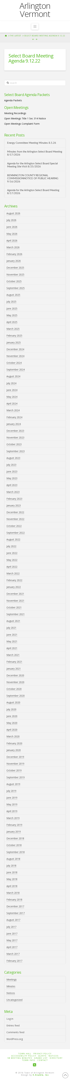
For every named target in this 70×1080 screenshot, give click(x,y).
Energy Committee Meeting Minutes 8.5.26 (31, 143)
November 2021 (15, 600)
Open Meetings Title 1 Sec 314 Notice (25, 118)
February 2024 (14, 417)
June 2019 (11, 797)
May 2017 (11, 940)
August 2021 (13, 621)
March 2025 (13, 328)
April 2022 (11, 566)
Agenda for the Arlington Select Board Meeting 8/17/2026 (33, 192)
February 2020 (14, 743)
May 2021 (11, 641)
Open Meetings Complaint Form (22, 123)
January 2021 (13, 668)
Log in (9, 1018)
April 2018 (11, 886)
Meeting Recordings (15, 113)
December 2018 (15, 838)
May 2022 (11, 559)
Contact (42, 1060)
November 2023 (15, 437)
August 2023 (13, 458)
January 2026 (13, 260)
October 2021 (14, 607)
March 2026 (13, 247)
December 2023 (15, 430)
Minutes (10, 986)
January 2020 (13, 750)
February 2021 (14, 661)
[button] (35, 26)
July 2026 (11, 220)
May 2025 (11, 315)
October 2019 (14, 770)
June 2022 (11, 553)
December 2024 (15, 349)
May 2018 (11, 879)
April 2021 (11, 648)
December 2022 (15, 512)
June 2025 (11, 308)
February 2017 (14, 960)
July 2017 (11, 926)
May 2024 (11, 396)
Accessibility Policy (23, 1056)
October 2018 (14, 845)
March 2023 (13, 492)
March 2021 (13, 654)
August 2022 (13, 539)
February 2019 (14, 824)
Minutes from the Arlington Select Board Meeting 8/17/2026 (34, 153)
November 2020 (15, 682)
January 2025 (13, 342)
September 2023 (15, 451)
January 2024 (13, 424)
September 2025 (15, 288)
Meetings (11, 979)
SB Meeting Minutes (19, 1058)
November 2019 (15, 763)
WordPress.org (14, 1039)
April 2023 (11, 485)
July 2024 (11, 383)
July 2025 (11, 301)
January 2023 (13, 505)
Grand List (41, 1058)
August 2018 (13, 858)
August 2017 (13, 919)
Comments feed (15, 1032)
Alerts (42, 1056)
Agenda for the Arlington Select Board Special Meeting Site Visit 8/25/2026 (32, 165)
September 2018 (15, 852)
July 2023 (11, 464)
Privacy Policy (42, 1054)
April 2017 (11, 947)
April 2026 (11, 240)
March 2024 (13, 410)
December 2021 (15, 593)
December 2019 (15, 756)
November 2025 (15, 274)
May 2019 (11, 804)
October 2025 (14, 281)
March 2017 (13, 953)
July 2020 (11, 709)
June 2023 (11, 471)
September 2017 (15, 913)
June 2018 (11, 872)
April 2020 (11, 729)
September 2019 (15, 777)
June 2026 (11, 226)
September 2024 (15, 369)
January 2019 (13, 831)
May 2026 (11, 233)
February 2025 (14, 335)
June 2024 (11, 390)
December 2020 (15, 675)
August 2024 (13, 376)
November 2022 (15, 519)
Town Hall (24, 1054)
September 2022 (15, 532)
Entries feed (13, 1025)
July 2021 (11, 627)
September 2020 (15, 695)
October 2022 (14, 525)
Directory (56, 1058)
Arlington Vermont (35, 10)
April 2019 (11, 811)
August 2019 (13, 784)
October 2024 (14, 362)
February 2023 (14, 498)
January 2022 (13, 587)
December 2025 (15, 267)
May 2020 (11, 722)
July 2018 (11, 865)
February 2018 (14, 899)
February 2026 (14, 254)
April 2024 (11, 403)
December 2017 (15, 906)
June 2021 (11, 634)
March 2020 (13, 736)
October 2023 (14, 444)
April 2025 (11, 322)
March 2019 (13, 818)
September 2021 (15, 614)
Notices (10, 993)
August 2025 (13, 294)
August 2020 (13, 702)
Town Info (28, 1060)
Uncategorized (14, 999)
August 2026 (13, 213)
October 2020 (14, 688)
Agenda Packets (13, 100)
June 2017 (11, 933)
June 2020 (11, 716)
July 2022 (11, 546)
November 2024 (15, 356)
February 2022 (14, 580)
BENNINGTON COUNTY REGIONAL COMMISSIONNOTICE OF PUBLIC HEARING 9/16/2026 (32, 178)
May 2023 (11, 478)
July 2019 (11, 790)
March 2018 (13, 892)
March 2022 (13, 573)
